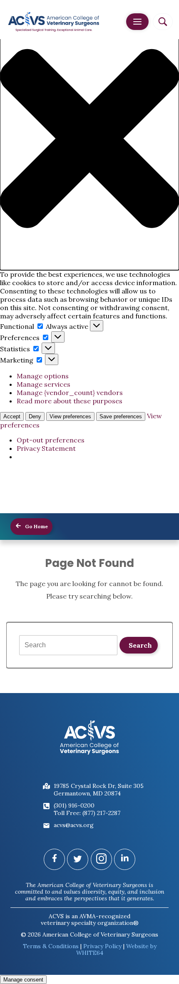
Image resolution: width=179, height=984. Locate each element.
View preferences (70, 416)
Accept (11, 416)
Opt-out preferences (51, 440)
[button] (89, 139)
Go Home (36, 526)
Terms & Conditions (51, 946)
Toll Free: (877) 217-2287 (87, 813)
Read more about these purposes (69, 401)
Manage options (43, 376)
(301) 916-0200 (74, 805)
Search (140, 645)
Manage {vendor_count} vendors (70, 392)
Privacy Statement (46, 448)
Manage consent (23, 980)
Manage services (43, 384)
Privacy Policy (102, 946)
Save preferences (120, 416)
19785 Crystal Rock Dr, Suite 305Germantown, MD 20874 (99, 789)
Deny (35, 416)
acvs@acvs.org (74, 825)
